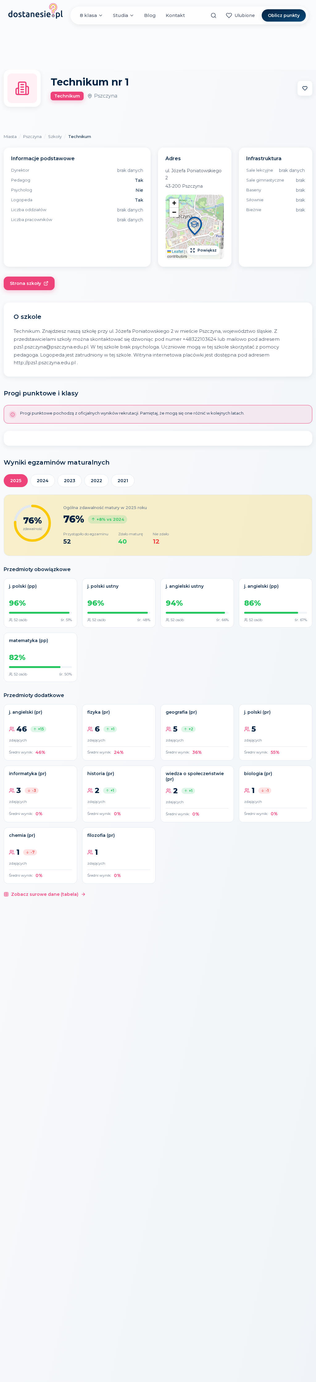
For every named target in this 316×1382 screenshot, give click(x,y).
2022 (96, 480)
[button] (194, 227)
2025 (15, 480)
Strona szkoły (25, 283)
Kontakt (175, 15)
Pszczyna (32, 136)
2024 (42, 480)
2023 (69, 480)
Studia (120, 15)
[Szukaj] (213, 15)
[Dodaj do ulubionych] (304, 88)
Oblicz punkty (284, 15)
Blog (150, 15)
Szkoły (55, 136)
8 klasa (88, 15)
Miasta (10, 136)
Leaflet (177, 251)
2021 (123, 480)
